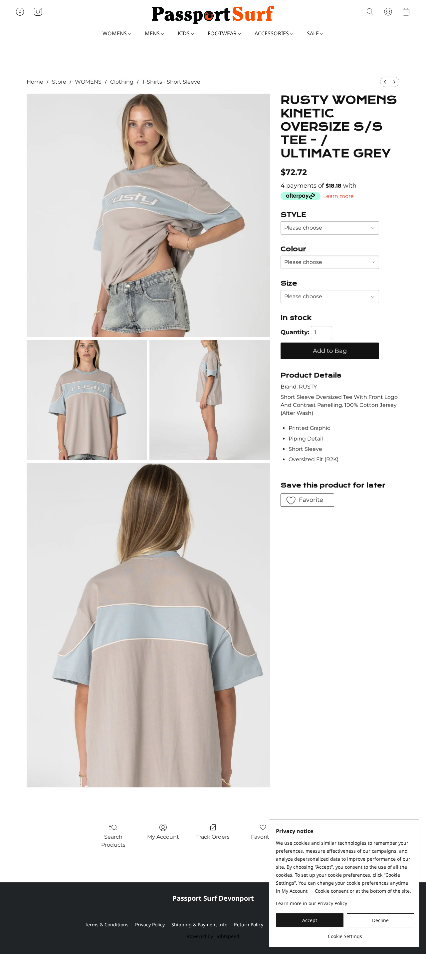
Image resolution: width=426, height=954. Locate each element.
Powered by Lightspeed (213, 936)
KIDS (184, 33)
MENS (153, 33)
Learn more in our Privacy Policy (311, 903)
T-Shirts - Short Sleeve (171, 82)
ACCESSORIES (272, 33)
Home (35, 82)
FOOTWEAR (223, 33)
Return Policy (248, 924)
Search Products (113, 841)
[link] (345, 933)
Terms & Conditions (106, 924)
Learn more (338, 196)
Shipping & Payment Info (199, 924)
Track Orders (213, 837)
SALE (313, 33)
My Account (163, 837)
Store (59, 82)
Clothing (121, 82)
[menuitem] (385, 82)
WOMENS (115, 33)
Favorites (263, 837)
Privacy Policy (150, 924)
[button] (213, 15)
